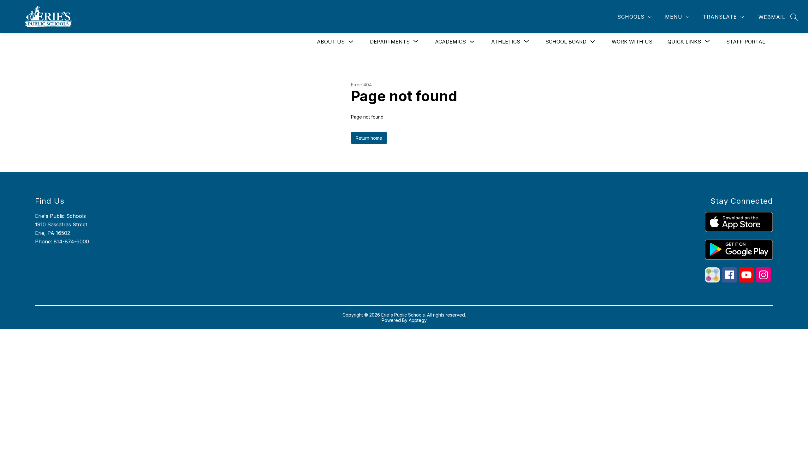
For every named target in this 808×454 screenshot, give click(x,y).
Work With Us (632, 41)
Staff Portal (745, 41)
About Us (331, 41)
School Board (565, 41)
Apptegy (418, 320)
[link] (771, 17)
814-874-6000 (71, 241)
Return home (369, 138)
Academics (450, 41)
